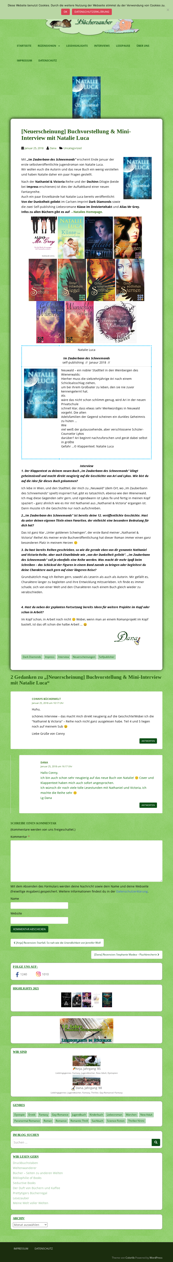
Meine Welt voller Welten (30, 1203)
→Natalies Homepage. (86, 212)
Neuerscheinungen (84, 657)
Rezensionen (47, 46)
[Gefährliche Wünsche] (50, 322)
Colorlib (130, 1257)
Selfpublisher (106, 657)
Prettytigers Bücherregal (30, 1193)
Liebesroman (114, 1114)
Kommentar (20, 837)
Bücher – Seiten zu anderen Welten (38, 1173)
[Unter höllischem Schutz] (43, 279)
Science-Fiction (115, 1121)
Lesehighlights (77, 46)
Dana (53, 148)
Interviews (102, 46)
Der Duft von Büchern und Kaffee (36, 1188)
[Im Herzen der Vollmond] (116, 322)
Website (16, 913)
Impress (49, 657)
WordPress (156, 1257)
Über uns (143, 46)
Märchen (131, 1114)
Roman (48, 1121)
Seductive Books (24, 1183)
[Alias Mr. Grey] (44, 237)
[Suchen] (156, 1142)
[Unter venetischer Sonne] (101, 279)
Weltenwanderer (24, 1168)
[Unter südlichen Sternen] (130, 279)
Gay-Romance (60, 1114)
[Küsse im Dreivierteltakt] (71, 237)
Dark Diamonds (32, 657)
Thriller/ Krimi (136, 1121)
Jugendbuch (79, 1114)
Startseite (24, 46)
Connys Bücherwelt (46, 699)
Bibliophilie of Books (27, 1178)
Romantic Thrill (79, 1121)
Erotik (31, 1114)
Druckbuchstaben (25, 1163)
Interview (63, 657)
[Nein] (168, 10)
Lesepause (123, 46)
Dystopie (19, 1114)
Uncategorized (73, 148)
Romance (61, 1121)
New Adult (146, 1114)
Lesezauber (21, 1198)
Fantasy (43, 1114)
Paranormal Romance (27, 1121)
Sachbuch (97, 1121)
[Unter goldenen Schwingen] (128, 237)
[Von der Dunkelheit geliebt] (99, 237)
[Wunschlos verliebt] (79, 322)
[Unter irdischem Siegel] (72, 279)
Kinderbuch (96, 1114)
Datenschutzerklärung (91, 11)
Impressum (24, 60)
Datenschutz (47, 60)
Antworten (148, 740)
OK (65, 11)
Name (15, 899)
